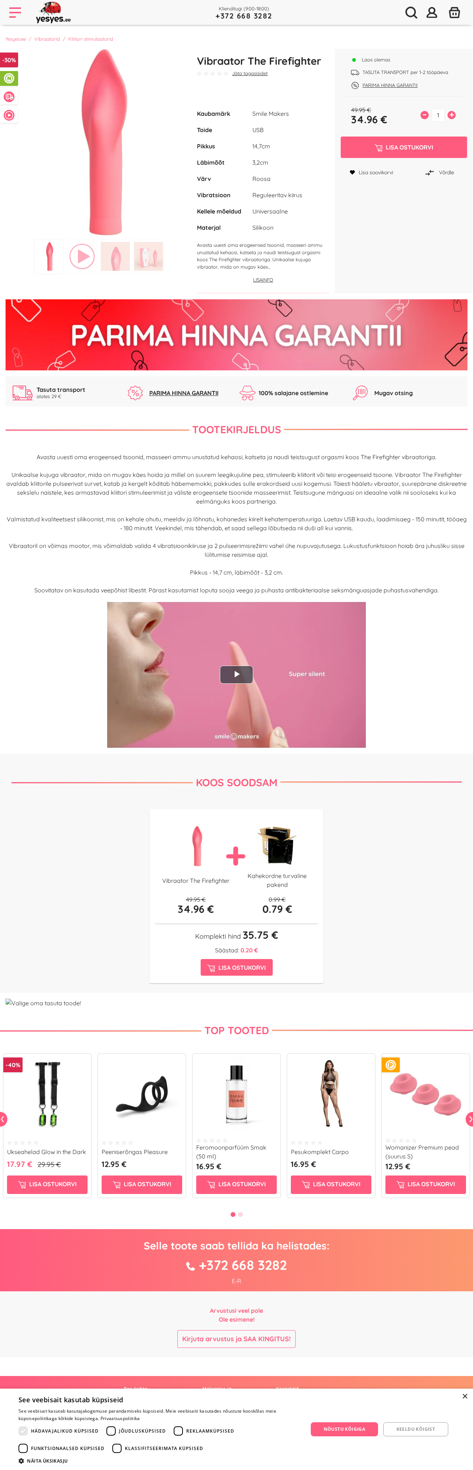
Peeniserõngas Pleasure (135, 1152)
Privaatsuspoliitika (120, 1418)
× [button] (464, 1396)
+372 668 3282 (243, 15)
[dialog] (236, 1429)
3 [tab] (115, 256)
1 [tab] (49, 256)
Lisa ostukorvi (52, 1184)
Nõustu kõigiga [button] (344, 1429)
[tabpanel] (99, 142)
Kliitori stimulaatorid (90, 39)
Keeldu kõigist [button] (416, 1429)
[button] (159, 1460)
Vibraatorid (47, 39)
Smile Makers (270, 113)
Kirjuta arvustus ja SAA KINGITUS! (236, 1339)
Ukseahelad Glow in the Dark (46, 1152)
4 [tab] (148, 256)
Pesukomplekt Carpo (320, 1152)
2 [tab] (82, 256)
